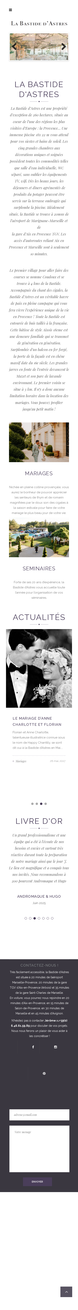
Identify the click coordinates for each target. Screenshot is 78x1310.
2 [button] (37, 804)
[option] (39, 698)
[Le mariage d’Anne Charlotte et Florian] (39, 668)
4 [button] (45, 804)
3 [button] (41, 804)
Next (62, 47)
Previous (16, 47)
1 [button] (32, 804)
